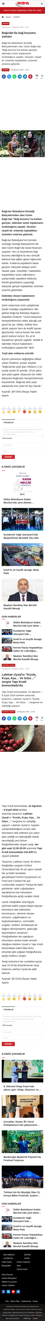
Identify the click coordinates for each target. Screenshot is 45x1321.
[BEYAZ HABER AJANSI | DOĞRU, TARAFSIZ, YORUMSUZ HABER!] (22, 4)
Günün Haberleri (23, 1262)
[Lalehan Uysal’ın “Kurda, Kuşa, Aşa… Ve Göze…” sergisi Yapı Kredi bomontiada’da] (22, 738)
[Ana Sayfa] (3, 17)
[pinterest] (30, 76)
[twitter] (9, 76)
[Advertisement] (22, 103)
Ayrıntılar (27, 1318)
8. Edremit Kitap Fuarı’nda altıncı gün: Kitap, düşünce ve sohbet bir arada (21, 1088)
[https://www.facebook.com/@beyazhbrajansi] (13, 1291)
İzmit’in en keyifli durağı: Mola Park (21, 571)
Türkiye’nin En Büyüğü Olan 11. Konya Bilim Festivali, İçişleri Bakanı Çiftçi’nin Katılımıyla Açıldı (22, 1194)
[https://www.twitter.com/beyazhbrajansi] (8, 1291)
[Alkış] (9, 408)
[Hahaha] (30, 408)
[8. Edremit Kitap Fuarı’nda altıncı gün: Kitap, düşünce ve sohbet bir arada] (22, 1071)
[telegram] (20, 76)
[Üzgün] (40, 408)
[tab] (8, 422)
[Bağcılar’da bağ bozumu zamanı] (22, 143)
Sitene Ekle (15, 1301)
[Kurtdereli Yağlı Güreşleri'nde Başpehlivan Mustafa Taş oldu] (22, 519)
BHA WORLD (9, 1255)
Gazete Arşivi (22, 1269)
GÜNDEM (16, 17)
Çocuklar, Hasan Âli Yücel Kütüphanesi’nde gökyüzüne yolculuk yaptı (20, 1123)
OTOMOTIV (8, 1258)
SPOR (27, 1258)
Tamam (35, 1318)
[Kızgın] (24, 408)
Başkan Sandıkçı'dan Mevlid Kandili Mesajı (20, 607)
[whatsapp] (14, 76)
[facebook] (4, 76)
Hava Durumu (7, 1275)
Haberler (8, 17)
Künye (35, 1301)
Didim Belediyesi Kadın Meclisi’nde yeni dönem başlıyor (17, 501)
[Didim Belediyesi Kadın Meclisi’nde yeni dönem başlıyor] (22, 484)
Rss (7, 1301)
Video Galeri (7, 1262)
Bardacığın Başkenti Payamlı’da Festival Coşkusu (22, 1159)
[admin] (18, 1291)
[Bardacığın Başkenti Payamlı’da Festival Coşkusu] (22, 1141)
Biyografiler (6, 1266)
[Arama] (42, 3)
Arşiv (19, 1266)
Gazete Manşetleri (9, 1278)
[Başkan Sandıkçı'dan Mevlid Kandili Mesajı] (22, 590)
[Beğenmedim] (19, 408)
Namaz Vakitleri (8, 1285)
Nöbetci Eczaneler (9, 1282)
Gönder (8, 457)
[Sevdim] (14, 408)
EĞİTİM (27, 1255)
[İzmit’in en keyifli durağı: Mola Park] (22, 554)
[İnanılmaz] (35, 408)
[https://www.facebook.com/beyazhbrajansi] (3, 1291)
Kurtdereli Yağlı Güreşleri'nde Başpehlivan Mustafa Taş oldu (21, 536)
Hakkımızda (26, 1301)
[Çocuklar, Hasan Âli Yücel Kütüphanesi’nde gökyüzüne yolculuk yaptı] (22, 1106)
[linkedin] (25, 76)
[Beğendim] (4, 408)
